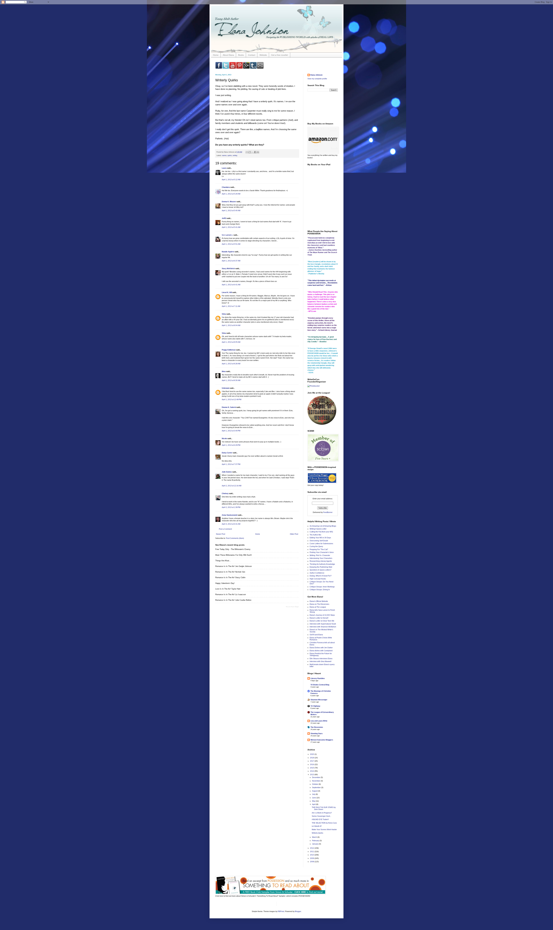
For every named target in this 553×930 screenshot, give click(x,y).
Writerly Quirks (317, 833)
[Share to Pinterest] (257, 152)
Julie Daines (227, 472)
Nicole (224, 439)
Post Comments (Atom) (235, 538)
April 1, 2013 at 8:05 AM (231, 342)
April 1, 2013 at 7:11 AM (231, 306)
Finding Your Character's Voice (322, 552)
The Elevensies (316, 727)
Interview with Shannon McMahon (323, 627)
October (315, 784)
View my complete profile (317, 79)
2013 (312, 775)
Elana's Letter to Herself (319, 618)
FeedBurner (328, 512)
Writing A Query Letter (318, 529)
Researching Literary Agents (321, 561)
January (315, 844)
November (316, 781)
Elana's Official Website (319, 601)
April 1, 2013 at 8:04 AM (231, 325)
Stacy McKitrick (228, 269)
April (314, 804)
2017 (312, 761)
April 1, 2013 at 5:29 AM (231, 194)
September (316, 788)
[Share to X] (252, 152)
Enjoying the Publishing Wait (321, 567)
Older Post (294, 534)
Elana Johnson (316, 75)
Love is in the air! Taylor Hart (227, 589)
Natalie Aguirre (228, 252)
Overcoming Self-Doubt (319, 541)
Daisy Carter (227, 453)
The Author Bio (315, 535)
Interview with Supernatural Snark (323, 624)
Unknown (225, 388)
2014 (312, 771)
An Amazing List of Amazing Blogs (323, 526)
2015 (312, 768)
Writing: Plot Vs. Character (320, 555)
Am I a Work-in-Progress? (322, 813)
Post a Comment (225, 529)
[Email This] (247, 152)
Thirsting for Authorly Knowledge (322, 564)
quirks (230, 155)
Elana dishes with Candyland (321, 651)
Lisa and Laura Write (318, 721)
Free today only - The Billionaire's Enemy (232, 549)
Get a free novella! (279, 55)
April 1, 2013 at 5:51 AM (231, 244)
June (314, 798)
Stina (224, 314)
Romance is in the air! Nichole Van (230, 572)
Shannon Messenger (318, 700)
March (314, 837)
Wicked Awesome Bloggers (321, 740)
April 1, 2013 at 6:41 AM (231, 285)
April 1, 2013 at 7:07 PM (231, 464)
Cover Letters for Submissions (321, 544)
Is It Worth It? (317, 826)
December (316, 777)
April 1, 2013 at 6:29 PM (231, 445)
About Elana (228, 55)
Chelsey (225, 493)
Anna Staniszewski (229, 515)
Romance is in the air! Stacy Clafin (230, 577)
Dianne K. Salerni (229, 407)
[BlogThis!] (249, 152)
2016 (312, 764)
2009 (312, 858)
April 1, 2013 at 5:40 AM (231, 211)
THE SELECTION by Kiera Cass (324, 823)
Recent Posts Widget (292, 606)
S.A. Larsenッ (227, 235)
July (314, 794)
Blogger (298, 911)
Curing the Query (316, 546)
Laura (224, 168)
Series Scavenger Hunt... (321, 816)
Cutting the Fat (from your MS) (321, 532)
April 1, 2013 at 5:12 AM (231, 180)
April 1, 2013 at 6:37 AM (231, 261)
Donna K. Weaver (229, 202)
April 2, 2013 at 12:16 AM (231, 486)
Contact (251, 55)
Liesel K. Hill (227, 292)
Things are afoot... (223, 561)
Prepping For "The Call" (319, 549)
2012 (312, 848)
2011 (312, 852)
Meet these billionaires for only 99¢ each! (233, 555)
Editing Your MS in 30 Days (320, 538)
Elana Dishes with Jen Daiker (321, 648)
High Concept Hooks (318, 579)
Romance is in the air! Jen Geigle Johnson (233, 566)
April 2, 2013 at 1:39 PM (231, 507)
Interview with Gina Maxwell (320, 661)
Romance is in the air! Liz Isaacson (230, 594)
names (224, 155)
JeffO (224, 218)
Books (241, 55)
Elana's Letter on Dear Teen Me (322, 621)
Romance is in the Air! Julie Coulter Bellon (233, 600)
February (316, 841)
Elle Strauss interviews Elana (321, 659)
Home (215, 55)
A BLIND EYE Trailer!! (320, 819)
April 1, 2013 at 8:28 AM (231, 364)
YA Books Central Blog (319, 685)
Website (263, 55)
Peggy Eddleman (229, 350)
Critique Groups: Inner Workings (322, 587)
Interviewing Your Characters (321, 558)
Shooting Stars (316, 734)
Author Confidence (317, 573)
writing (235, 155)
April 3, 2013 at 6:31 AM (231, 524)
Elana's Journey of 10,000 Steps (322, 615)
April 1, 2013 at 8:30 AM (231, 380)
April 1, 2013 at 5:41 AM (231, 227)
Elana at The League (318, 607)
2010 (312, 855)
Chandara (226, 187)
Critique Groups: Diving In (320, 590)
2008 (312, 862)
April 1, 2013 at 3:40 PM (231, 431)
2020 (312, 754)
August (315, 791)
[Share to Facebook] (255, 152)
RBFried (281, 911)
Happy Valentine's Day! (225, 583)
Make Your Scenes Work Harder (324, 830)
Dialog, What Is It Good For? (321, 576)
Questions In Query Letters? (320, 570)
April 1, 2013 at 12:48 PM (231, 400)
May (314, 801)
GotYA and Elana (316, 635)
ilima (224, 371)
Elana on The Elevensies (319, 604)
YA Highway (315, 706)
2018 (312, 758)
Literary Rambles (317, 678)
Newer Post (220, 534)
